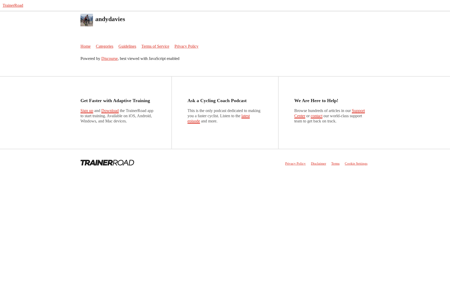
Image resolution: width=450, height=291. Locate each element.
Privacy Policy (186, 46)
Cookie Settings (356, 163)
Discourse (109, 58)
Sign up (86, 110)
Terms (335, 163)
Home (85, 46)
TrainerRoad (13, 5)
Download (110, 110)
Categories (104, 46)
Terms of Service (155, 46)
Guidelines (127, 46)
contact (316, 116)
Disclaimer (318, 163)
